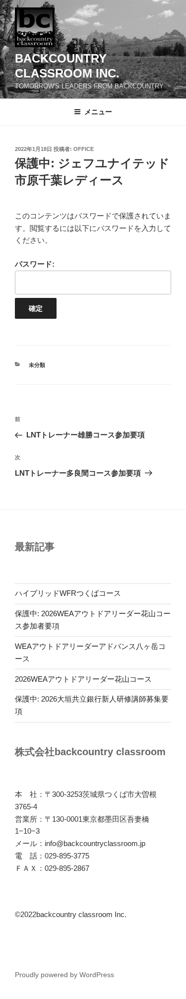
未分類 (37, 365)
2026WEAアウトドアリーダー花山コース (83, 679)
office (83, 149)
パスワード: (35, 264)
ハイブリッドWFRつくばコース (68, 593)
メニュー (98, 112)
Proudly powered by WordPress (64, 975)
